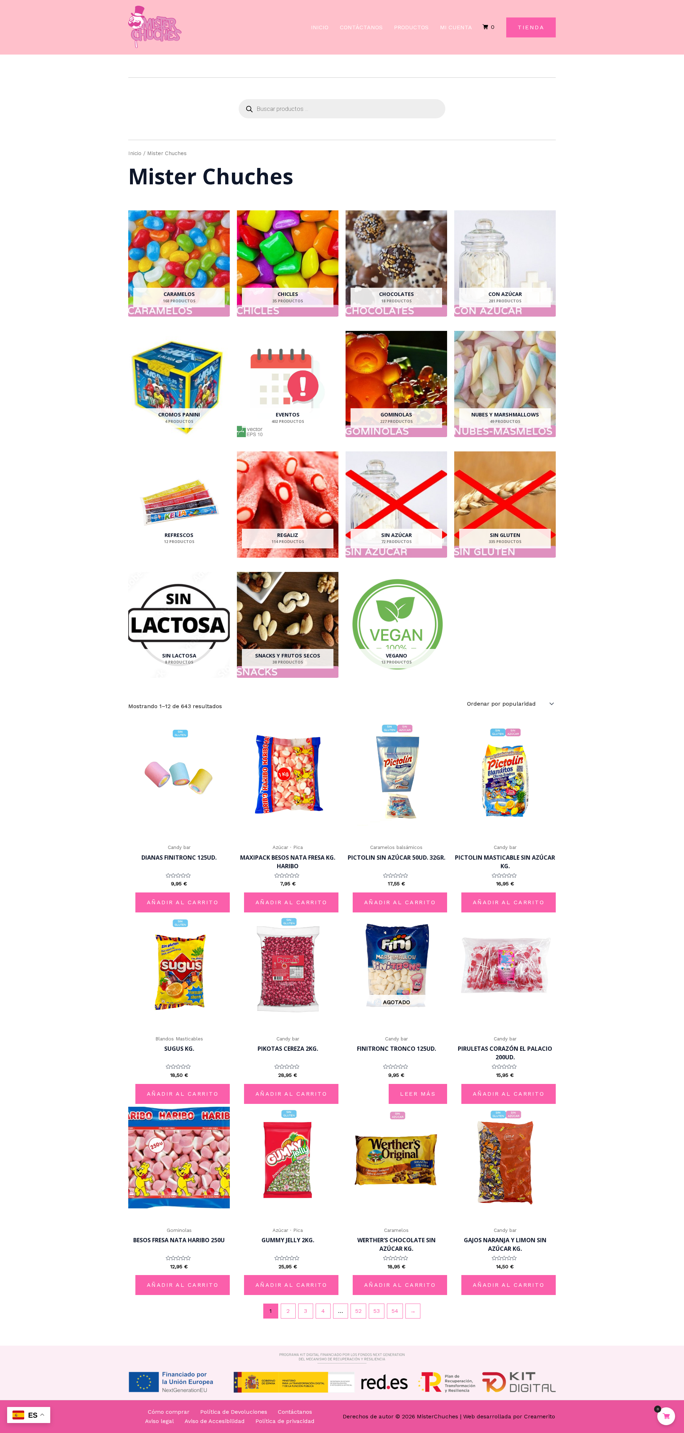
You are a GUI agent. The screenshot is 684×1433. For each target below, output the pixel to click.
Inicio (134, 153)
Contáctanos (361, 27)
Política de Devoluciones (233, 1411)
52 (358, 1310)
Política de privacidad (285, 1421)
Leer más (418, 1093)
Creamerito (539, 1416)
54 (395, 1310)
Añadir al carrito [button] (183, 902)
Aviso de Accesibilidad (215, 1421)
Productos (411, 27)
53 (376, 1310)
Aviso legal (159, 1421)
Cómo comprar (169, 1411)
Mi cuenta (456, 27)
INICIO (319, 27)
